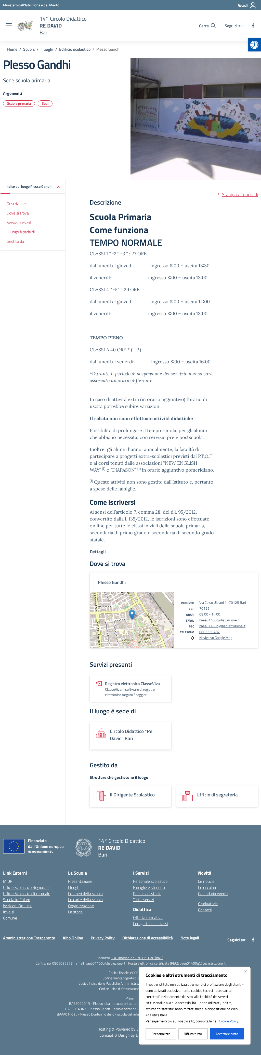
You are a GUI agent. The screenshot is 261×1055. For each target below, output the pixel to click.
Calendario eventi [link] (213, 893)
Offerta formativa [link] (148, 917)
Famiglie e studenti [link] (149, 887)
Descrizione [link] (16, 204)
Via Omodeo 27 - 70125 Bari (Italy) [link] (137, 957)
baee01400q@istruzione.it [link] (219, 620)
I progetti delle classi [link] (150, 923)
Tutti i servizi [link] (143, 900)
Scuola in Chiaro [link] (16, 900)
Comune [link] (10, 918)
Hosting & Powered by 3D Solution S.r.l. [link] (130, 1029)
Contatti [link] (205, 910)
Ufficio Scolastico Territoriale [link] (26, 893)
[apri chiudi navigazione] (9, 26)
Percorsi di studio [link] (147, 893)
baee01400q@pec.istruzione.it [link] (222, 626)
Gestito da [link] (15, 241)
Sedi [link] (45, 103)
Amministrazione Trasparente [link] (29, 938)
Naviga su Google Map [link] (215, 637)
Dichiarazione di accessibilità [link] (147, 938)
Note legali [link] (189, 938)
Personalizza (160, 1033)
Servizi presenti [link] (19, 222)
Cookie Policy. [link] (229, 1021)
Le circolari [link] (207, 887)
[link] (254, 44)
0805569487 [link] (209, 631)
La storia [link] (75, 912)
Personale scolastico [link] (150, 881)
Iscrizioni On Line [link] (17, 906)
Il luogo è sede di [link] (21, 232)
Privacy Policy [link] (103, 938)
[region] (195, 1006)
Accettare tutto (227, 1033)
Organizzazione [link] (81, 906)
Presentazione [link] (80, 881)
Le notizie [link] (206, 881)
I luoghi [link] (74, 887)
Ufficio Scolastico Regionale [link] (26, 887)
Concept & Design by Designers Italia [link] (130, 1035)
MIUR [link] (7, 881)
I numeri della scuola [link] (85, 893)
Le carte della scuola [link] (85, 900)
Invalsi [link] (8, 912)
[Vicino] (245, 971)
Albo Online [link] (73, 938)
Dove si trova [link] (18, 213)
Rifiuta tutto (193, 1033)
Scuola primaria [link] (19, 103)
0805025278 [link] (62, 963)
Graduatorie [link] (208, 904)
